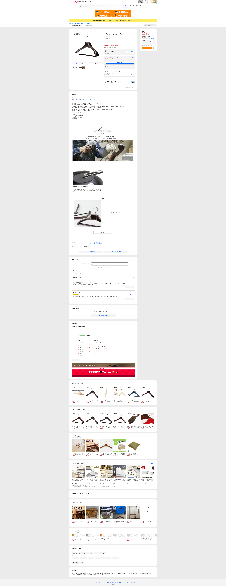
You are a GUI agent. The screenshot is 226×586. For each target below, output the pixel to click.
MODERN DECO (83, 557)
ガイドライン (112, 582)
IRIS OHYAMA (91, 557)
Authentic (88, 23)
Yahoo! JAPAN (138, 3)
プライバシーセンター (102, 582)
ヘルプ (155, 3)
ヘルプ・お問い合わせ (125, 582)
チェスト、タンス (82, 553)
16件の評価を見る (80, 336)
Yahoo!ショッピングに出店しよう (147, 3)
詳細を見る (133, 74)
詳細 (132, 66)
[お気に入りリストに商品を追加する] (154, 48)
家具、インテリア (88, 243)
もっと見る (151, 463)
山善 (77, 557)
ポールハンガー (75, 562)
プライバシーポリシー (94, 582)
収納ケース (75, 553)
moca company (115, 557)
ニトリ (97, 557)
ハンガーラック (90, 553)
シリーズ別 (83, 23)
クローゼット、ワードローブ (100, 553)
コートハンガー (104, 243)
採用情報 (120, 582)
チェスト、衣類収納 (96, 243)
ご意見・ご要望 (132, 582)
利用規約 (108, 582)
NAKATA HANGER (87, 99)
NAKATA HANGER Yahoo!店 (74, 23)
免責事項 (116, 582)
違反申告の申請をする (131, 87)
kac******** (132, 294)
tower (101, 557)
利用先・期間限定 (151, 38)
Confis (74, 557)
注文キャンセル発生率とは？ (90, 336)
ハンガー (81, 562)
